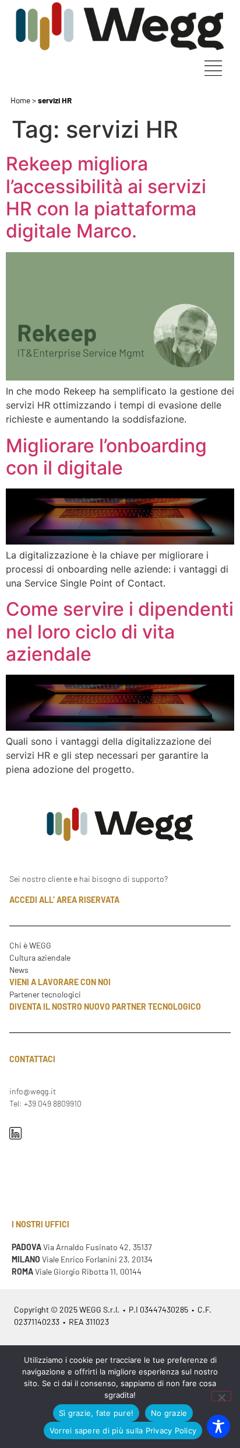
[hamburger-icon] (213, 70)
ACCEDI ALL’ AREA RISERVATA (64, 900)
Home (20, 100)
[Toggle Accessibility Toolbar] (218, 1426)
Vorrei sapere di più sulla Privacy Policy (123, 1430)
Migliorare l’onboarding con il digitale (106, 456)
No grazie (169, 1413)
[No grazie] (221, 1396)
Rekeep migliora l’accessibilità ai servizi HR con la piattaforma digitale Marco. (106, 197)
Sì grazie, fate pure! (96, 1413)
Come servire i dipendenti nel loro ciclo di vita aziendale (120, 631)
